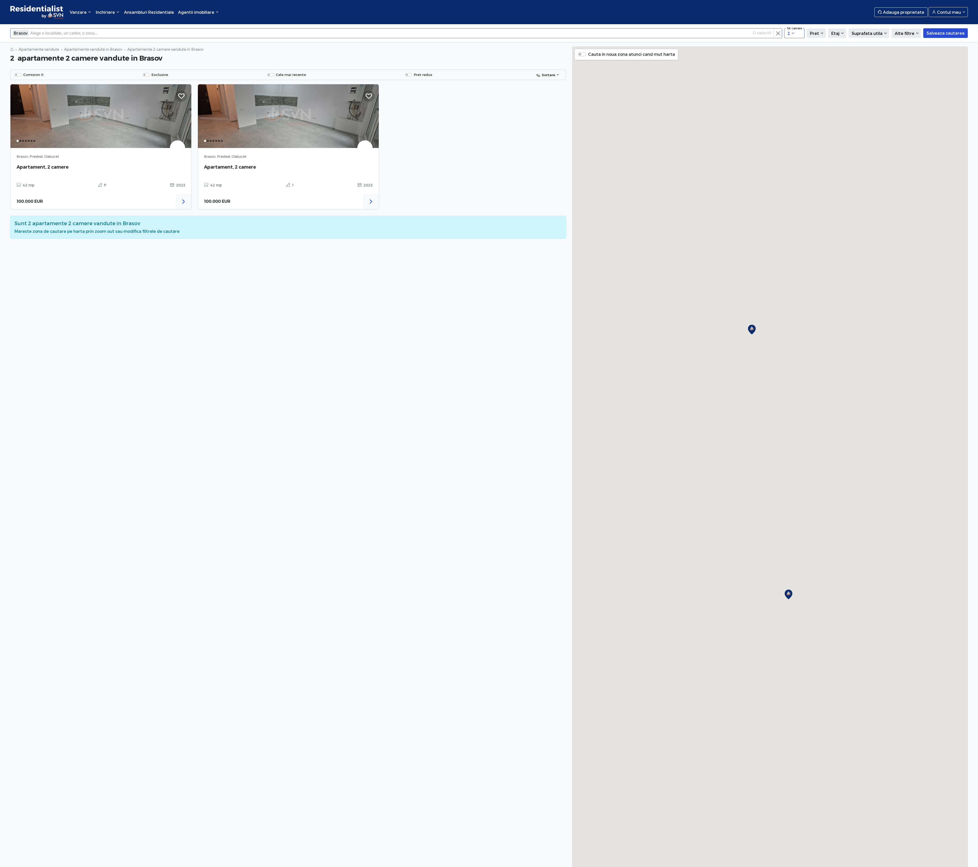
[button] (788, 594)
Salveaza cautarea (946, 33)
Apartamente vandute (39, 49)
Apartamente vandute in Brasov (93, 49)
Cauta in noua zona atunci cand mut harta (631, 54)
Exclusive (160, 74)
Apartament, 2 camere (43, 167)
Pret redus (423, 74)
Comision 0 (33, 74)
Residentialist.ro (37, 12)
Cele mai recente (291, 74)
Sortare (548, 75)
